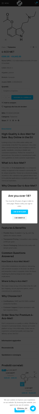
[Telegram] (33, 408)
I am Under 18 (19, 218)
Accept (19, 410)
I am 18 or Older (19, 212)
